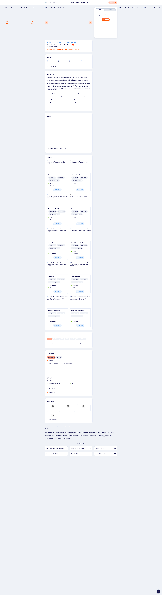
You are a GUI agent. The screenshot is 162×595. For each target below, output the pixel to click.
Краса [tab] (72, 338)
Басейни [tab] (55, 338)
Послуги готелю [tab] (80, 338)
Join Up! (49, 42)
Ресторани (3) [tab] (51, 357)
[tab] (100, 9)
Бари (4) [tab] (59, 357)
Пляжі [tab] (49, 338)
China (53, 42)
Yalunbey (58, 42)
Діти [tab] (67, 338)
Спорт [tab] (61, 338)
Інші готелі (81, 443)
